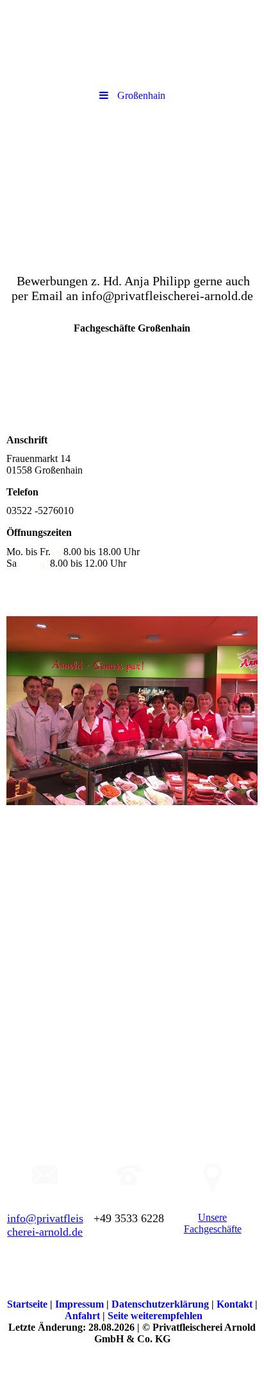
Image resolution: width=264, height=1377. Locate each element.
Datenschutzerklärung (161, 1304)
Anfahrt (84, 1315)
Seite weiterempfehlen (155, 1315)
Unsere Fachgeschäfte (213, 1223)
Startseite (28, 1304)
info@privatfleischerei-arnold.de (45, 1225)
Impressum (80, 1304)
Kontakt (236, 1304)
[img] (132, 182)
